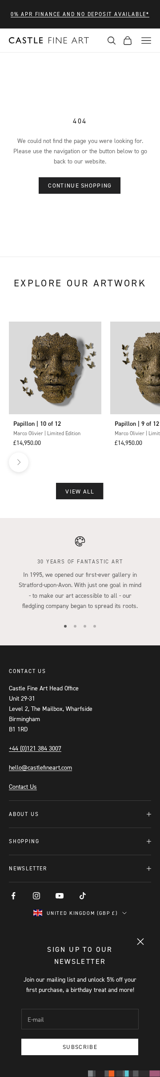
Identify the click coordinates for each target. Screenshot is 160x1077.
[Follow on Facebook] (13, 895)
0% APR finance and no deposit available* (80, 14)
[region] (80, 573)
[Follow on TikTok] (82, 895)
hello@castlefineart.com (40, 767)
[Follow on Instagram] (36, 895)
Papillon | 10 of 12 (37, 424)
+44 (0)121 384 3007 (35, 748)
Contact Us (23, 786)
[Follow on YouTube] (59, 895)
